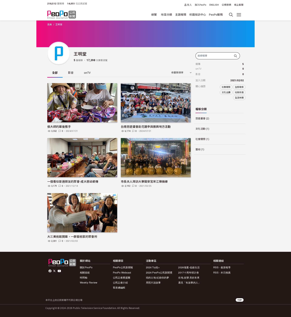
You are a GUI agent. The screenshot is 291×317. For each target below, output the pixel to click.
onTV (87, 72)
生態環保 (239, 87)
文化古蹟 (226, 92)
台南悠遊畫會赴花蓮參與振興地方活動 (146, 126)
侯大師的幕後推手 (59, 126)
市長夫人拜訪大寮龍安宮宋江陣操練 (144, 181)
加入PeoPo (200, 4)
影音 (71, 72)
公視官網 (226, 4)
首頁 (49, 24)
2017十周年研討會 (188, 272)
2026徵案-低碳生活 (189, 267)
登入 (189, 5)
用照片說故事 (153, 282)
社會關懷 (226, 87)
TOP (239, 299)
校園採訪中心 (197, 14)
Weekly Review (88, 282)
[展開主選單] (239, 15)
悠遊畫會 (200, 118)
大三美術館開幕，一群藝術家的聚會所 (72, 236)
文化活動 (200, 128)
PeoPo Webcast (122, 272)
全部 (55, 72)
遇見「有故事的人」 (189, 282)
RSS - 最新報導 (222, 267)
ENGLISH (214, 4)
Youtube (60, 271)
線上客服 (238, 4)
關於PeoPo (86, 267)
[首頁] (61, 15)
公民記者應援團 (121, 277)
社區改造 (239, 92)
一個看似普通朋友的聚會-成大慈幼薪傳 (72, 181)
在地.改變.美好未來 (188, 277)
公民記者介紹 (120, 282)
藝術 (198, 149)
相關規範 (85, 272)
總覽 (154, 14)
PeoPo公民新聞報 (123, 267)
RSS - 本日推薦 (222, 272)
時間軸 (83, 277)
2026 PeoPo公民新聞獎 (159, 272)
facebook (50, 271)
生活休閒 (239, 97)
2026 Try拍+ (153, 267)
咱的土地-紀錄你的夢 (157, 277)
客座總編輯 (119, 287)
